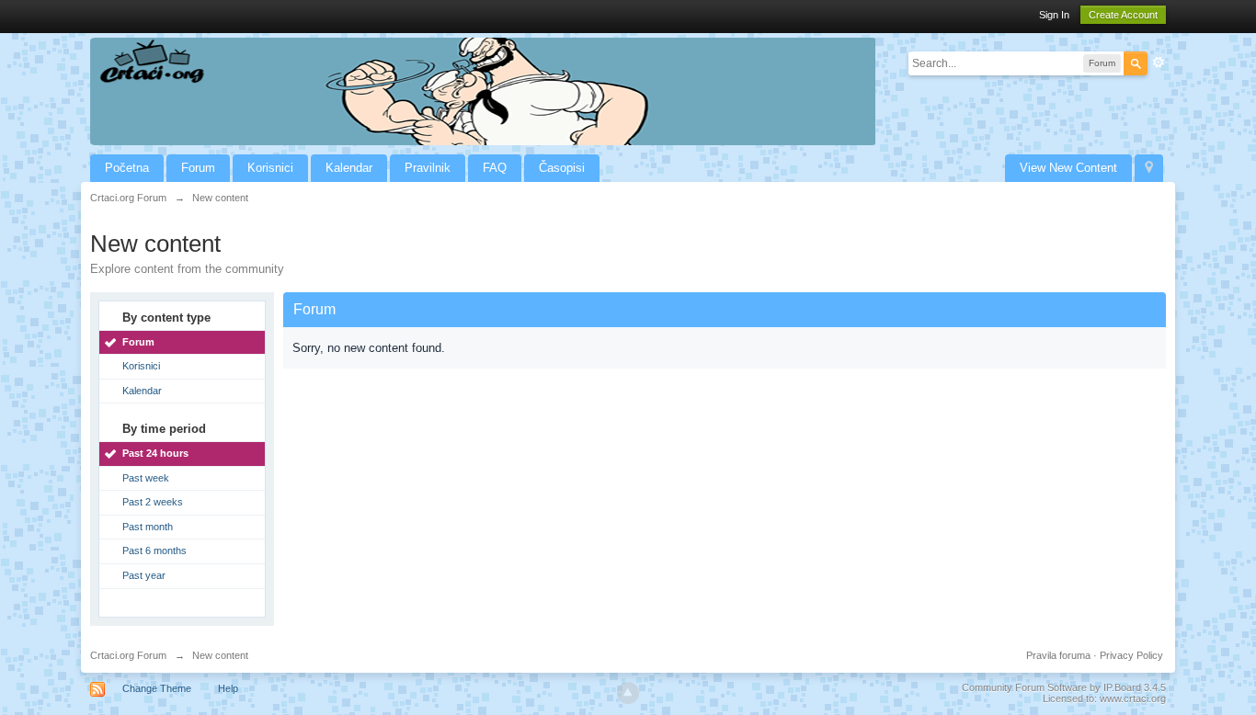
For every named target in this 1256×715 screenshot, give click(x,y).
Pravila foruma (1058, 655)
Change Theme (156, 688)
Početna (127, 168)
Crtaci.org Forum (128, 655)
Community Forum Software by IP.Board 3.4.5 (1064, 687)
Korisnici (270, 168)
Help (228, 688)
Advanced (1158, 62)
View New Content (1068, 168)
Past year (144, 575)
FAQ (495, 168)
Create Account (1123, 14)
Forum (198, 168)
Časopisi (562, 168)
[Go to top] (628, 693)
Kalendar (348, 168)
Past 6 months (154, 550)
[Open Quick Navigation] (1149, 168)
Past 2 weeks (152, 501)
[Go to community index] (482, 90)
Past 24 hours (155, 453)
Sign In (1054, 14)
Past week (145, 477)
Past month (147, 526)
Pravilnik (428, 168)
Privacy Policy (1131, 655)
